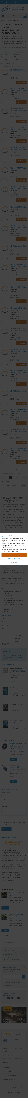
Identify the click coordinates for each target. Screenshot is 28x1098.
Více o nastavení (9, 547)
